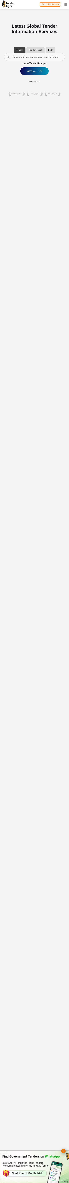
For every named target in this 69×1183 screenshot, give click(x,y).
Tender (19, 50)
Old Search (34, 81)
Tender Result (35, 50)
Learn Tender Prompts (34, 63)
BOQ (50, 50)
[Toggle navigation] (65, 4)
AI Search (32, 71)
